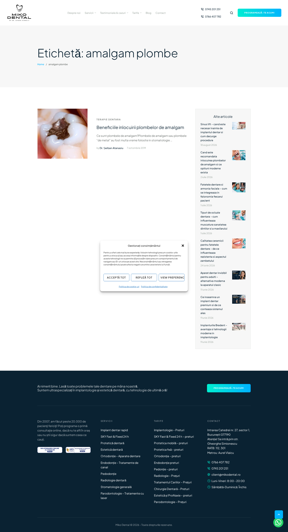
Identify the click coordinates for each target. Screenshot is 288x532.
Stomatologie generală (116, 487)
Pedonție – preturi (166, 469)
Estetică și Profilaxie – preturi (173, 495)
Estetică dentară (112, 449)
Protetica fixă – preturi (168, 449)
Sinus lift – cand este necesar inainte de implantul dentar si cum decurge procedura (213, 132)
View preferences (172, 277)
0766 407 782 (221, 462)
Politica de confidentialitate (154, 286)
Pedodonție (108, 474)
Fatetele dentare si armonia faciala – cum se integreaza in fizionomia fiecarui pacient (213, 192)
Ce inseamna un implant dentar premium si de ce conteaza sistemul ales (211, 304)
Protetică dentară (112, 443)
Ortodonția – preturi (167, 456)
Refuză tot (144, 277)
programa (70, 426)
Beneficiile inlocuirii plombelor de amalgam (140, 127)
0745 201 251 (220, 468)
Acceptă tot (116, 277)
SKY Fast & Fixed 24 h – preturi (174, 436)
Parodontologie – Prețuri (170, 502)
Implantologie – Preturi (169, 430)
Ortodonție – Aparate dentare (120, 456)
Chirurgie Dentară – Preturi (171, 489)
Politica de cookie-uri (129, 286)
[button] (182, 245)
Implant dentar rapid (114, 430)
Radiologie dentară (113, 480)
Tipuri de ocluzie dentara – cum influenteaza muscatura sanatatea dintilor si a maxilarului (213, 220)
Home (40, 64)
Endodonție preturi (166, 462)
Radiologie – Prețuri (167, 476)
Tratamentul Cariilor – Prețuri (173, 482)
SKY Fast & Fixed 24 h (115, 436)
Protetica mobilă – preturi (171, 443)
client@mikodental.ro (226, 474)
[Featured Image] (63, 134)
